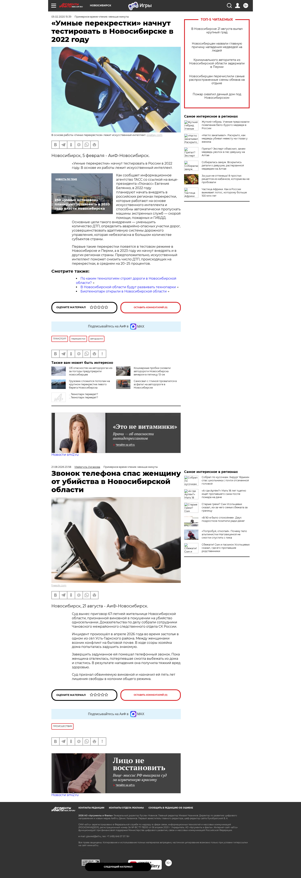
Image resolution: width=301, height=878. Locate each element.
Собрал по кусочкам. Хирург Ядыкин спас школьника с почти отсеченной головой (225, 480)
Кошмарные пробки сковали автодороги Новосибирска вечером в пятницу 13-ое (152, 371)
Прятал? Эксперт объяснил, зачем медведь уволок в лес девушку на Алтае (223, 152)
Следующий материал (118, 867)
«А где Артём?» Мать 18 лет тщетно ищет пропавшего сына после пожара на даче (224, 494)
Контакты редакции (91, 807)
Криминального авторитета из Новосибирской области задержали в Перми (217, 63)
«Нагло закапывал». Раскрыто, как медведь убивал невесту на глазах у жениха (225, 138)
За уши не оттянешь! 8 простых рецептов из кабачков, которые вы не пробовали (225, 179)
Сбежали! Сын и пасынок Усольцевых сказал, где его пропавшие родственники (226, 548)
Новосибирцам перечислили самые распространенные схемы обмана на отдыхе (217, 80)
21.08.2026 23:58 (61, 466)
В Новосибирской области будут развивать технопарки (128, 287)
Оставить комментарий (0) (150, 307)
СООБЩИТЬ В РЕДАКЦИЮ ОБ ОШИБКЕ (170, 807)
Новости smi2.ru (65, 455)
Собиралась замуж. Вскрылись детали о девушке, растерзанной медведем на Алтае (223, 165)
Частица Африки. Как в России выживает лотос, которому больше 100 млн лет (224, 192)
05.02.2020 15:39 (61, 16)
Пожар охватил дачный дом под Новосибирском (217, 96)
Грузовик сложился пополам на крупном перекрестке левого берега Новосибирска (89, 384)
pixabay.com (154, 135)
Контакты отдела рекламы (126, 807)
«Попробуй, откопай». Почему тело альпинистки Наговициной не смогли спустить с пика (224, 534)
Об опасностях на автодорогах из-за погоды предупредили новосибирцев (91, 371)
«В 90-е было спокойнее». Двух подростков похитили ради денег (223, 519)
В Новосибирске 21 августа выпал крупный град (217, 30)
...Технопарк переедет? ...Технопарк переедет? (83, 396)
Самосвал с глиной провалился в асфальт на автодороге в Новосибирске (155, 384)
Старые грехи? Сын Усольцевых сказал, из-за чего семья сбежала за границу (225, 507)
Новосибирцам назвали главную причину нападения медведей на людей (217, 47)
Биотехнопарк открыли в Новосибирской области (123, 291)
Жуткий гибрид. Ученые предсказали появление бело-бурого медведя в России (225, 125)
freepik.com (58, 585)
